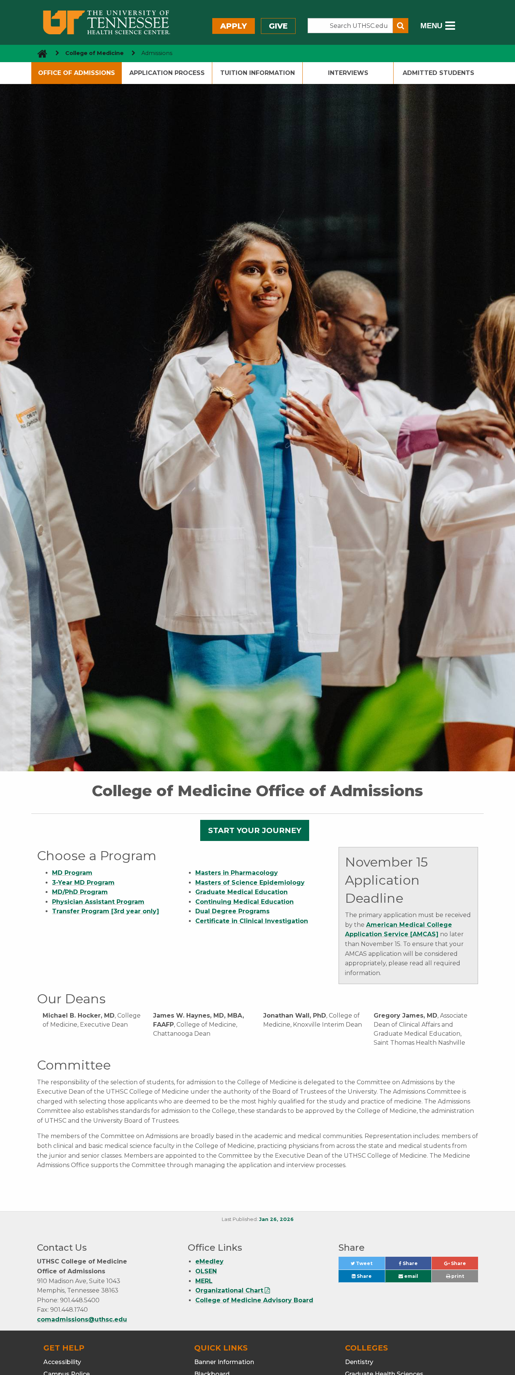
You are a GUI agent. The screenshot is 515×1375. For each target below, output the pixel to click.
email (410, 1276)
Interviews (348, 72)
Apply (233, 26)
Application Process (167, 72)
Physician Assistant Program (98, 901)
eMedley (209, 1261)
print (457, 1276)
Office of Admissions (76, 72)
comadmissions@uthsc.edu (82, 1319)
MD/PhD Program (80, 892)
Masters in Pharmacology (236, 872)
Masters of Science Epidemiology (250, 882)
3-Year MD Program (83, 882)
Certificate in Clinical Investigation (251, 921)
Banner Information (224, 1362)
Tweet (370, 1265)
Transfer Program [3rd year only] (105, 911)
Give (278, 26)
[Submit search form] (400, 25)
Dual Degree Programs (232, 911)
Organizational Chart (229, 1290)
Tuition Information (257, 72)
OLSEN (206, 1271)
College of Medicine (94, 53)
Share (416, 1265)
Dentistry (359, 1362)
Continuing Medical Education (244, 901)
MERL (204, 1281)
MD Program (72, 872)
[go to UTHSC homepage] (39, 53)
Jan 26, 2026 (276, 1219)
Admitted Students (438, 72)
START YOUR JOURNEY (254, 830)
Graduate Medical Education (241, 892)
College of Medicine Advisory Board (254, 1300)
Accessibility (62, 1362)
